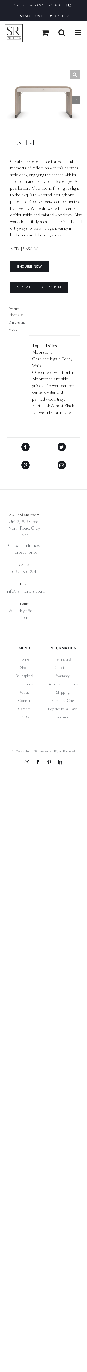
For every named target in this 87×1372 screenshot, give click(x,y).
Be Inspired (24, 675)
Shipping (63, 692)
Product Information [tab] (17, 312)
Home (24, 659)
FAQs (24, 717)
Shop (24, 667)
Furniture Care (62, 700)
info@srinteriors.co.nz (26, 591)
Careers (24, 709)
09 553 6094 (24, 572)
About (24, 692)
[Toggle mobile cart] (45, 32)
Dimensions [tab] (17, 322)
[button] (75, 74)
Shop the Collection (39, 287)
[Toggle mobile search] (61, 32)
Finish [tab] (13, 331)
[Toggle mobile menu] (78, 32)
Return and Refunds (63, 684)
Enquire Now (29, 266)
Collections (24, 684)
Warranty (63, 675)
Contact (24, 700)
